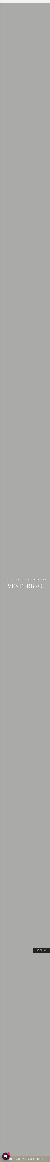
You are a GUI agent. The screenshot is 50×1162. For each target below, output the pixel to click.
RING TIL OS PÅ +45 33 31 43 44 (25, 1159)
